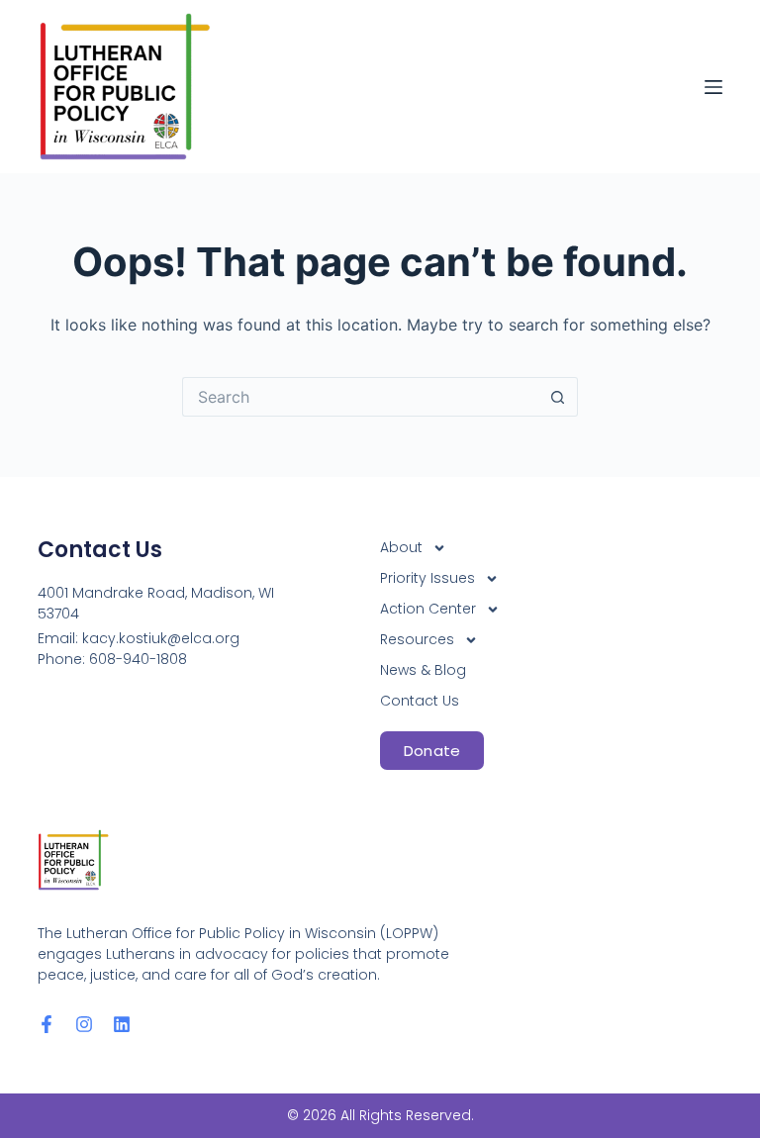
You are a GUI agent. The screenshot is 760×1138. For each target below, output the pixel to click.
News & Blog (423, 670)
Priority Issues (427, 578)
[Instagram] (84, 1024)
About (401, 547)
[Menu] (713, 87)
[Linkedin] (122, 1024)
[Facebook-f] (46, 1024)
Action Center (428, 608)
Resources (417, 639)
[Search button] (558, 397)
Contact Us (419, 701)
